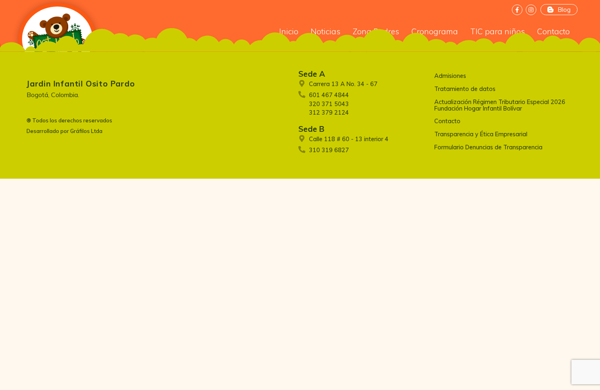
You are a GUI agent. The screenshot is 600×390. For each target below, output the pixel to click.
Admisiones (450, 76)
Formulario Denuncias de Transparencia (488, 147)
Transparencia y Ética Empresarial (480, 134)
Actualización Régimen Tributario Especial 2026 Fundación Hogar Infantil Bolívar (499, 105)
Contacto (447, 121)
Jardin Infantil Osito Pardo (81, 84)
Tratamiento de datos (465, 89)
